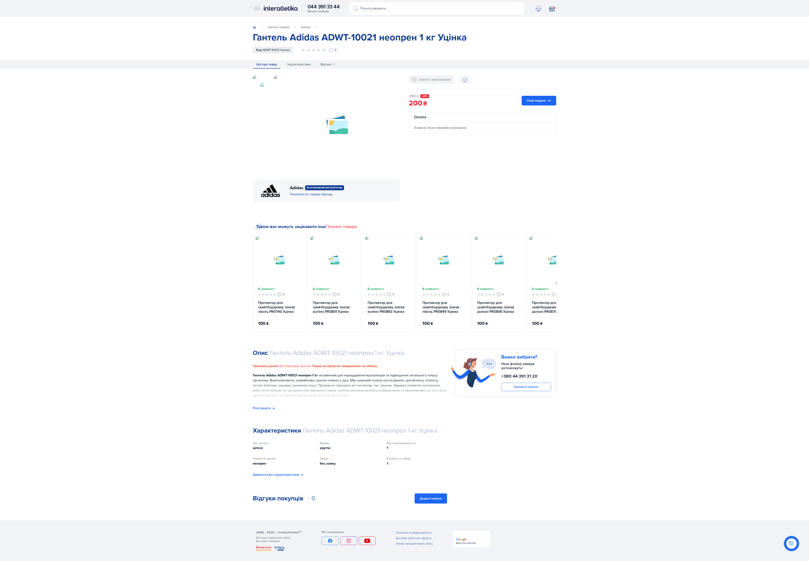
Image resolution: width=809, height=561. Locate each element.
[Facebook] (330, 541)
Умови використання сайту (414, 543)
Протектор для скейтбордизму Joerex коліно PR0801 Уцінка (331, 307)
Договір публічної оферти (413, 538)
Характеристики (299, 64)
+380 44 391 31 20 (519, 376)
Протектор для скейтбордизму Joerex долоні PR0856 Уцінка (495, 307)
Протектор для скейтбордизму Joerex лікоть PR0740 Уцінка (276, 307)
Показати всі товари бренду (311, 194)
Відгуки (328, 64)
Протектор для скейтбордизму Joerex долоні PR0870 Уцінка (550, 307)
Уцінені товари (342, 226)
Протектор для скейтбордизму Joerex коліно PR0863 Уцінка (386, 307)
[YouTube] (367, 541)
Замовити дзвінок (526, 387)
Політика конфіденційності (414, 532)
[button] (556, 283)
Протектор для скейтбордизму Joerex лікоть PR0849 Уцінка (440, 307)
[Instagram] (348, 541)
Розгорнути (262, 408)
